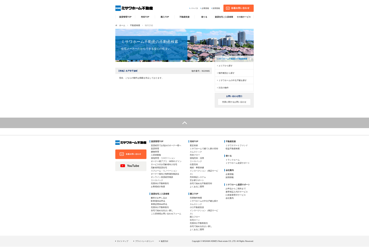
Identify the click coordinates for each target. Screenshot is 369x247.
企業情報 (205, 8)
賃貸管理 (155, 148)
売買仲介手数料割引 (160, 183)
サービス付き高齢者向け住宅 (164, 164)
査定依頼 (194, 145)
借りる (204, 17)
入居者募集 (156, 155)
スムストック (196, 152)
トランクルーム (233, 160)
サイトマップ (122, 241)
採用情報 (216, 8)
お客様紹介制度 (158, 186)
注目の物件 (224, 88)
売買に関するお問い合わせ (234, 102)
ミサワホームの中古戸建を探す (233, 80)
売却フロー (195, 155)
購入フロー (195, 217)
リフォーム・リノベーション (164, 171)
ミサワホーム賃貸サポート (238, 163)
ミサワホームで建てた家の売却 (204, 148)
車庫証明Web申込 (159, 204)
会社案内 (230, 198)
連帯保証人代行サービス (237, 192)
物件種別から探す (227, 73)
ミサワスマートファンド (237, 145)
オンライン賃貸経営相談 (162, 177)
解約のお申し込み (159, 198)
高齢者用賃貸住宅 (159, 167)
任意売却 (194, 164)
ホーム (122, 25)
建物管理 (155, 152)
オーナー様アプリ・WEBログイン (166, 161)
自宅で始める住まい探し (162, 210)
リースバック (157, 180)
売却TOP (145, 17)
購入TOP (165, 17)
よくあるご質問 (197, 186)
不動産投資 (184, 17)
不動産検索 (135, 25)
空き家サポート (197, 180)
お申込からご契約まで (236, 188)
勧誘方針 (164, 241)
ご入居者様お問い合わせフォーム (166, 213)
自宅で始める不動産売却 (201, 183)
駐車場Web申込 (158, 201)
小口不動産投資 (197, 207)
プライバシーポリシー (144, 241)
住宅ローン (195, 220)
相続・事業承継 (197, 167)
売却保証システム (198, 177)
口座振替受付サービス (236, 195)
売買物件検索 (196, 198)
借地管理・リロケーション (163, 158)
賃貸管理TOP (125, 17)
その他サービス (244, 17)
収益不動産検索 (233, 148)
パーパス (194, 8)
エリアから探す (226, 65)
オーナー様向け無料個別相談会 (165, 174)
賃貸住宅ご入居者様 (224, 17)
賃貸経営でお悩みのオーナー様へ (166, 145)
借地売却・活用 (197, 158)
